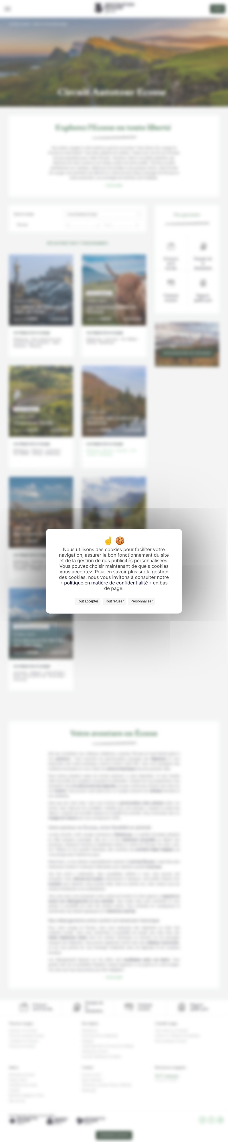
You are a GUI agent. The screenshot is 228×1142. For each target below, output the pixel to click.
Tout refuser (114, 601)
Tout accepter (87, 601)
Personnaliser (141, 601)
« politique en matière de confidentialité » (106, 583)
